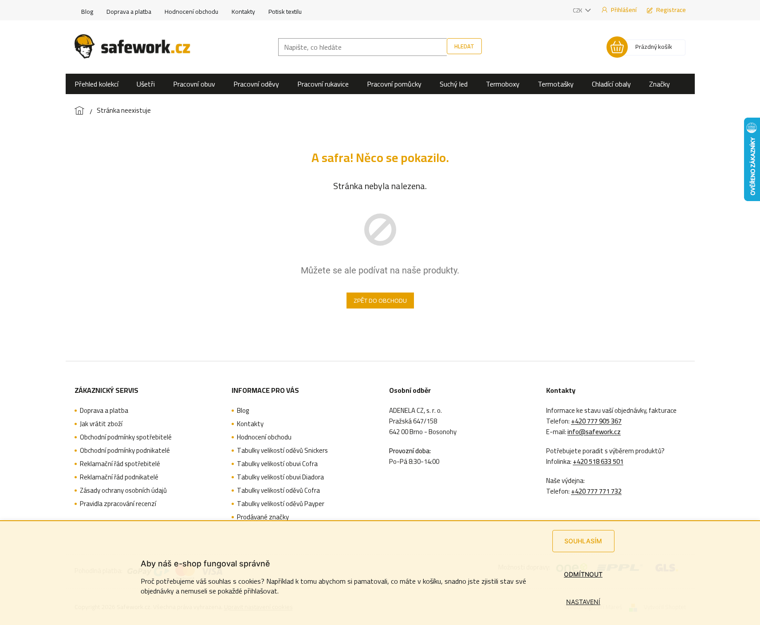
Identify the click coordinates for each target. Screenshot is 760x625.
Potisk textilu (285, 11)
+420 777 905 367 (596, 421)
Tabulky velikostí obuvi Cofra (277, 464)
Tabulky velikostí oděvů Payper (280, 503)
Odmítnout (583, 574)
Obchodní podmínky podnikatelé (125, 450)
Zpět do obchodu (380, 300)
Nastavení (583, 601)
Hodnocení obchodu (191, 11)
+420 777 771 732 (596, 491)
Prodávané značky (263, 517)
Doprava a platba (128, 11)
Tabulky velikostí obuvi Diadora (280, 477)
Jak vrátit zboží (101, 424)
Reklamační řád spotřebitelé (120, 464)
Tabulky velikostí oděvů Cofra (278, 490)
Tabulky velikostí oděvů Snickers (282, 450)
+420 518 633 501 (598, 461)
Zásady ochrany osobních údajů (123, 490)
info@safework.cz (594, 432)
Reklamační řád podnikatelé (119, 477)
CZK (578, 10)
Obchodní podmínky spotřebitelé (126, 437)
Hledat (464, 46)
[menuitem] (96, 84)
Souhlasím (583, 541)
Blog (87, 11)
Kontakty (243, 11)
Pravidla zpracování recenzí (118, 503)
